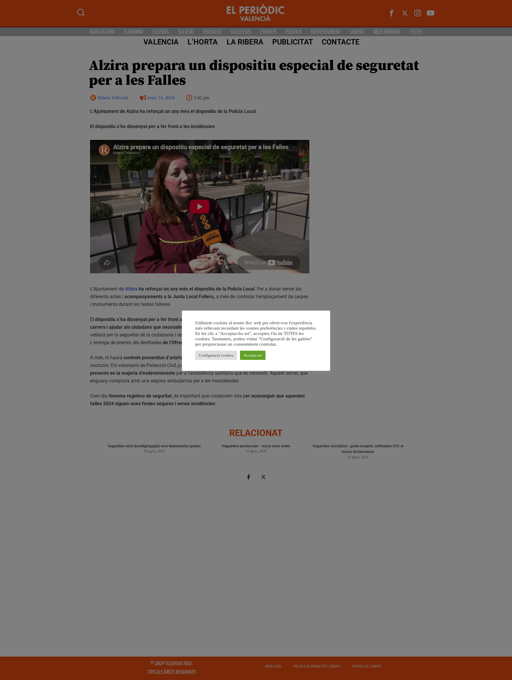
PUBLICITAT (292, 42)
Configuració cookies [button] (216, 355)
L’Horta (203, 42)
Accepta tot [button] (253, 355)
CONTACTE (341, 42)
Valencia (161, 42)
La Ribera (245, 42)
